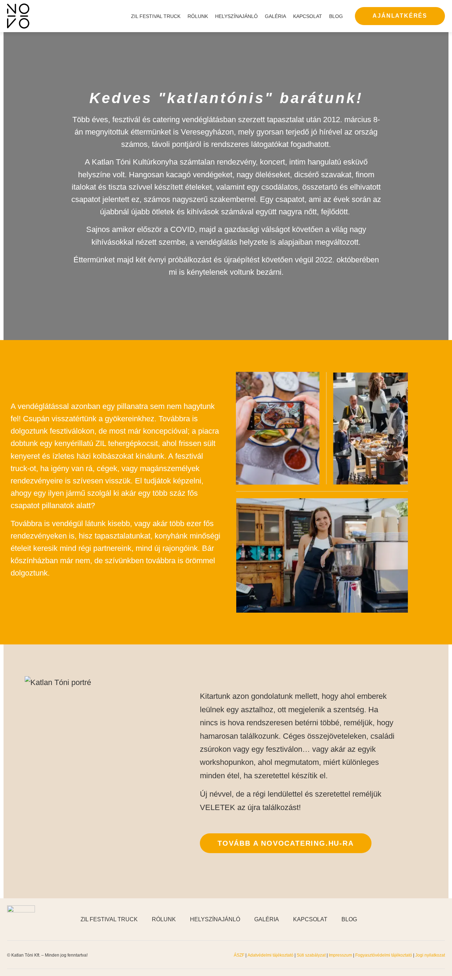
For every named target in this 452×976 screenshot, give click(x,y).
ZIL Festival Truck (155, 16)
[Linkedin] (441, 919)
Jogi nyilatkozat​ (430, 955)
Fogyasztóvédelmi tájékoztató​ (384, 955)
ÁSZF (239, 955)
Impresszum (340, 955)
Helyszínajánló (236, 16)
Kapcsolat (307, 16)
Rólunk (198, 16)
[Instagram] (423, 919)
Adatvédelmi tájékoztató (270, 955)
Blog (336, 16)
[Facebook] (406, 919)
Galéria (275, 16)
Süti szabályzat (312, 955)
